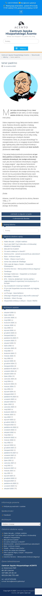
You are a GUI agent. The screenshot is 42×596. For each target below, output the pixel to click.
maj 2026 (7, 320)
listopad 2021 (8, 450)
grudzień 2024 (9, 363)
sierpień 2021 (8, 458)
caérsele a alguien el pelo (21, 214)
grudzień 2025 (9, 333)
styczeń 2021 (8, 476)
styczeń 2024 (8, 391)
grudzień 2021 (9, 448)
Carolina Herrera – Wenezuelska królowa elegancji (22, 269)
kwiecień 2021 (9, 468)
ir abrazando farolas (21, 218)
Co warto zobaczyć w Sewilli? (14, 251)
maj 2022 (7, 435)
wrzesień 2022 (9, 430)
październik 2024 (10, 369)
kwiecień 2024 (9, 384)
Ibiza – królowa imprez (12, 256)
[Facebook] (21, 11)
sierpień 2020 (9, 488)
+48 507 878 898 (12, 3)
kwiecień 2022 (9, 437)
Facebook (7, 515)
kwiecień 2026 (9, 323)
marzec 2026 (8, 325)
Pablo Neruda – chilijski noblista (15, 242)
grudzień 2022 (9, 422)
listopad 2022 (9, 425)
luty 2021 (7, 473)
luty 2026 (7, 328)
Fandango (8, 271)
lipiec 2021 (7, 460)
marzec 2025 (8, 356)
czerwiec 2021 (9, 463)
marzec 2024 (8, 386)
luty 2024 (7, 389)
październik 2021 (10, 453)
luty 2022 (7, 442)
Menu (23, 48)
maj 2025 (7, 351)
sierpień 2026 (9, 312)
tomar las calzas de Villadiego (15, 261)
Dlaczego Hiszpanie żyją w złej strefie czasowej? (21, 296)
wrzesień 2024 (9, 371)
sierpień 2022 (8, 432)
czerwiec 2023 (9, 407)
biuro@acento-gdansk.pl (28, 3)
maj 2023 (7, 409)
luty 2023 (7, 417)
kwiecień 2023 (9, 412)
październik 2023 (10, 397)
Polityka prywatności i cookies (14, 506)
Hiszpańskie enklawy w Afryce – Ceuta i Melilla (20, 301)
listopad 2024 (9, 366)
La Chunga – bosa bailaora (13, 293)
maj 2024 (7, 381)
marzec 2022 (8, 440)
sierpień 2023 (8, 402)
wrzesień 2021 (9, 455)
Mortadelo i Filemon (11, 276)
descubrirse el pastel (11, 249)
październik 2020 (10, 483)
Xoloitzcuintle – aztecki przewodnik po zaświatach (22, 254)
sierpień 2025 (8, 343)
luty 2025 (7, 358)
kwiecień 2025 (9, 353)
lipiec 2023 (8, 404)
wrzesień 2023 (9, 399)
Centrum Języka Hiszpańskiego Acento (21, 32)
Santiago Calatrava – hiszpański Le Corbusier (20, 274)
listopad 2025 (9, 335)
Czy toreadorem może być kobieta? (17, 286)
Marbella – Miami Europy (13, 298)
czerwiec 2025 (9, 348)
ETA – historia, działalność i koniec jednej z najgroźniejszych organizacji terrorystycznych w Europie (21, 281)
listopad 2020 (9, 481)
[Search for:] (21, 41)
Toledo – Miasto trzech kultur (14, 259)
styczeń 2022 (8, 445)
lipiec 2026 (8, 315)
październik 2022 (10, 427)
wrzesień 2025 (9, 340)
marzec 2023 (8, 414)
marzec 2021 (8, 471)
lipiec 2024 (8, 376)
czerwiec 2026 (9, 318)
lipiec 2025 (8, 346)
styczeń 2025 (8, 361)
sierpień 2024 (9, 374)
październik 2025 (10, 338)
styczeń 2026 (8, 330)
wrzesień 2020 (9, 486)
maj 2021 (7, 465)
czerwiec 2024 (9, 379)
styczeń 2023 (8, 420)
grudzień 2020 (9, 478)
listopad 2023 (9, 394)
